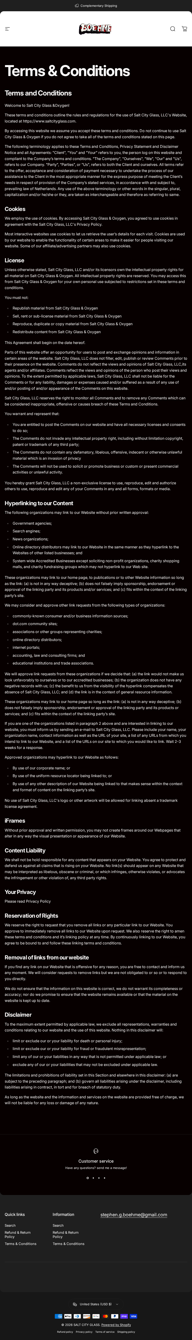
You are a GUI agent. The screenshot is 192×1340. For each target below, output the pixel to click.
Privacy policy (84, 1331)
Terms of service (104, 1331)
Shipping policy (126, 1331)
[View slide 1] (87, 1178)
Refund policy (65, 1331)
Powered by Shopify (116, 1325)
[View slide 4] (104, 1178)
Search (10, 1225)
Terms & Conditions (21, 1244)
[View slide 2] (93, 1178)
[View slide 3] (99, 1178)
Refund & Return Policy (18, 1234)
